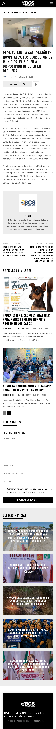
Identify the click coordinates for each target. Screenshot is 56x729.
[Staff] (5, 77)
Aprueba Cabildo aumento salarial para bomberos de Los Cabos (28, 388)
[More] (36, 84)
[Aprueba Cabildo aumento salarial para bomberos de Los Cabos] (28, 365)
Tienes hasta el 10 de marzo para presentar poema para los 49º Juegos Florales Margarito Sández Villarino (41, 254)
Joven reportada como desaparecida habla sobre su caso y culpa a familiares (14, 251)
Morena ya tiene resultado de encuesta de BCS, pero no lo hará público (28, 568)
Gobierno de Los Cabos (23, 12)
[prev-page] (4, 413)
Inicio (6, 12)
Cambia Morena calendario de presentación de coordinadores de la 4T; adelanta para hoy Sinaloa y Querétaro (28, 665)
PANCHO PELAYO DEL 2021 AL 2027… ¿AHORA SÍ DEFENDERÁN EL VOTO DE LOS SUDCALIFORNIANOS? (28, 633)
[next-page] (9, 413)
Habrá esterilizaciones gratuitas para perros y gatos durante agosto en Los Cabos (27, 319)
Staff (10, 77)
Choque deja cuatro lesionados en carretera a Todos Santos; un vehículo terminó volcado (28, 601)
